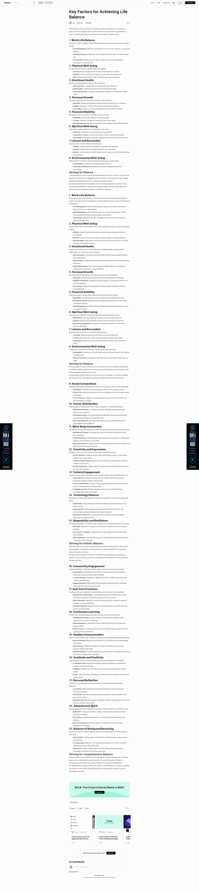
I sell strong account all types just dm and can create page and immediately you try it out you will (81, 838)
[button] (152, 3)
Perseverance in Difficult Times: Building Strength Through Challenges (108, 838)
